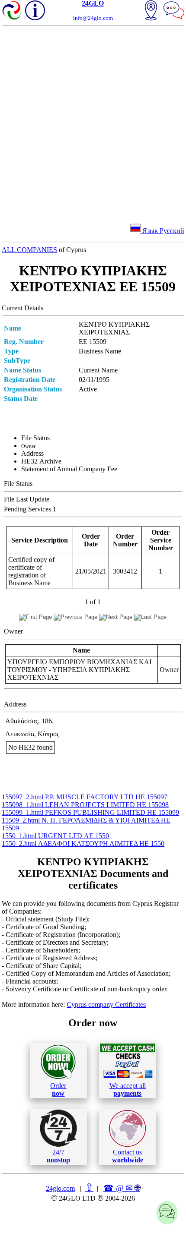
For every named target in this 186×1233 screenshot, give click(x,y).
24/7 (58, 1156)
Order (58, 1089)
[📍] (151, 11)
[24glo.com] (12, 11)
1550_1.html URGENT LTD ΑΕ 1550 (55, 835)
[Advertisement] (93, 123)
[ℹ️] (35, 10)
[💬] (174, 11)
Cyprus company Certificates (106, 1004)
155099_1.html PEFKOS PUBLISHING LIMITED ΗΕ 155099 (90, 812)
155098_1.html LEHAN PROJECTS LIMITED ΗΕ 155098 (85, 804)
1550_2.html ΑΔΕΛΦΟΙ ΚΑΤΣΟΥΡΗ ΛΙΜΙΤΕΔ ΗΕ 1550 (83, 843)
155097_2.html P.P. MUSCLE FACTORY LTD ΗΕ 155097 (84, 797)
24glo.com (60, 1188)
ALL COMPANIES (29, 249)
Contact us (127, 1156)
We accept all (127, 1089)
